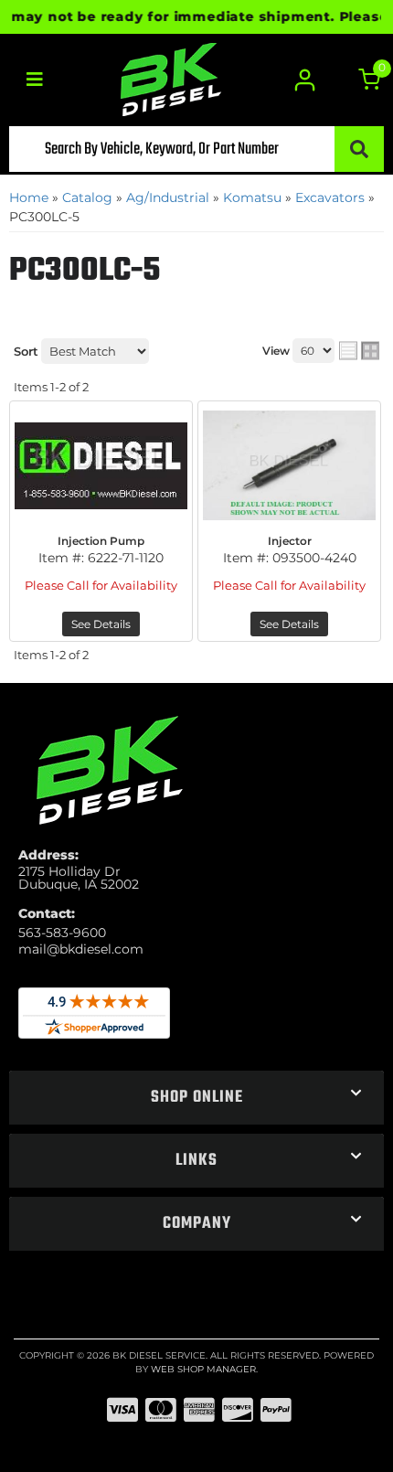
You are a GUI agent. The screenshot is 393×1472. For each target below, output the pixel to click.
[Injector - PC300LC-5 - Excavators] (289, 465)
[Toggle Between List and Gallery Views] (359, 351)
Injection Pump (101, 541)
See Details (101, 624)
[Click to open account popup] (304, 80)
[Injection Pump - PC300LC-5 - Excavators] (101, 465)
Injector (290, 541)
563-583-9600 (62, 932)
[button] (196, 149)
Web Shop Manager (203, 1369)
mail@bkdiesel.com (80, 949)
